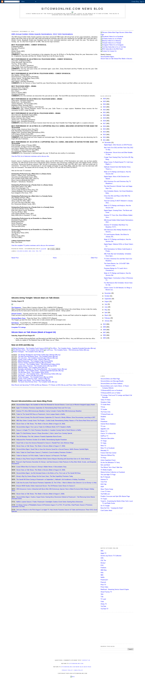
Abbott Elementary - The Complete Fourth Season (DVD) (35, 361)
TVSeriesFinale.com (107, 414)
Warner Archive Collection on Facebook (113, 472)
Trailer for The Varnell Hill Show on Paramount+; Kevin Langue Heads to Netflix (40, 414)
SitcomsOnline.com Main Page (110, 379)
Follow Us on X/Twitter (115, 38)
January (107, 321)
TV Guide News (105, 404)
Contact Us (113, 51)
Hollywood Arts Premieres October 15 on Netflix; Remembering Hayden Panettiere (41, 439)
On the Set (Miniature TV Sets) (110, 462)
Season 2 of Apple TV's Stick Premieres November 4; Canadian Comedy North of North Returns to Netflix (48, 430)
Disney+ (103, 563)
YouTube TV (104, 609)
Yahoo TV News (106, 400)
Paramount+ (104, 580)
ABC (102, 551)
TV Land (103, 599)
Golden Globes (22, 251)
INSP (102, 486)
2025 (104, 101)
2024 (104, 104)
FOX (102, 565)
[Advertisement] (72, 24)
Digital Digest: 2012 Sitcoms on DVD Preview (118, 145)
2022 (104, 109)
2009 (104, 327)
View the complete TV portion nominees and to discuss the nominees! (33, 245)
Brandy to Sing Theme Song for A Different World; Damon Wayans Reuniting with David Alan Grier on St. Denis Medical (53, 459)
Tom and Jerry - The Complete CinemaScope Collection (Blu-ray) (38, 358)
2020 (104, 115)
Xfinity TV (104, 604)
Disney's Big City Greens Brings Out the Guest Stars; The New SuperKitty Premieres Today (44, 476)
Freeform (103, 567)
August (107, 301)
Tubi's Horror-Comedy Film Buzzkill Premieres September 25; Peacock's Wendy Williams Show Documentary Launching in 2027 (55, 417)
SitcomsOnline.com (76, 663)
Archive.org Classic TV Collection (111, 555)
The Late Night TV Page (108, 474)
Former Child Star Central (108, 453)
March (107, 315)
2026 (104, 98)
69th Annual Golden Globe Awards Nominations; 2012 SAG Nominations (42, 34)
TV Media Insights (106, 470)
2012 (104, 137)
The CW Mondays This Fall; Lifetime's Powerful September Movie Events (39, 436)
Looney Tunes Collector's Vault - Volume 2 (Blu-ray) (34, 359)
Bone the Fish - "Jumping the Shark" (112, 508)
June (106, 307)
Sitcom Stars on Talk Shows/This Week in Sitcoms (116, 58)
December (108, 142)
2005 (104, 338)
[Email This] (51, 249)
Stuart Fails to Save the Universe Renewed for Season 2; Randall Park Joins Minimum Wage (45, 443)
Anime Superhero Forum (108, 460)
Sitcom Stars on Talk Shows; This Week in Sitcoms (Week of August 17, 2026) (40, 446)
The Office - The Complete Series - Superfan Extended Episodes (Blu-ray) (41, 370)
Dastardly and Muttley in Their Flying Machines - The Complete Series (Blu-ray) (42, 369)
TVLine (103, 407)
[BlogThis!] (53, 249)
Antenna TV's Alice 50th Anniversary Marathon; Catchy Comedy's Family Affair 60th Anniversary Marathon (49, 411)
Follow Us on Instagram (116, 45)
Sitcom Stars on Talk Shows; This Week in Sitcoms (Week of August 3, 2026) (40, 494)
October (107, 296)
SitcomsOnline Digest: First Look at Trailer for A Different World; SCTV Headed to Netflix (43, 427)
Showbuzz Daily (106, 402)
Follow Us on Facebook (116, 36)
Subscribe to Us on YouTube (117, 47)
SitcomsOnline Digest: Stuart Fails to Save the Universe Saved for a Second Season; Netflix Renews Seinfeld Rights (52, 449)
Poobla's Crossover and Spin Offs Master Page (115, 496)
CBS (102, 558)
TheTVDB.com (105, 494)
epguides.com (105, 429)
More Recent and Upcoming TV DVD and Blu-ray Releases (29, 385)
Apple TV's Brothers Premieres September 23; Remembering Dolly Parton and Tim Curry (43, 408)
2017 (104, 123)
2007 (104, 332)
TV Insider (104, 409)
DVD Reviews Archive (84, 385)
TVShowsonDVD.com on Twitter (110, 393)
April (106, 312)
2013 (104, 134)
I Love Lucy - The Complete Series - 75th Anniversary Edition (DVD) (39, 364)
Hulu (102, 572)
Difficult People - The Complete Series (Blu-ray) (32, 367)
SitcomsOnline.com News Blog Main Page (76, 666)
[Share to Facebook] (57, 249)
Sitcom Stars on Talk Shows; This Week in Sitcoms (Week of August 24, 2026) (40, 424)
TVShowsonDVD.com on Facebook (111, 390)
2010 (104, 324)
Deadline (103, 416)
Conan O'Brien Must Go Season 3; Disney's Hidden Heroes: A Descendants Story (41, 467)
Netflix (103, 577)
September (108, 299)
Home (55, 258)
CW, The (103, 560)
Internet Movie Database (108, 424)
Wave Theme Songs (107, 489)
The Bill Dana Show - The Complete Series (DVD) (33, 372)
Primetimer (104, 421)
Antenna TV (104, 479)
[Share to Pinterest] (59, 249)
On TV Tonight (105, 505)
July (106, 304)
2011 (104, 140)
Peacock (103, 582)
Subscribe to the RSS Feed (114, 49)
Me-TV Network (105, 477)
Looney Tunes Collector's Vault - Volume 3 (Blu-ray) (34, 378)
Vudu (102, 601)
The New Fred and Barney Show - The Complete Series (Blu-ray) (38, 356)
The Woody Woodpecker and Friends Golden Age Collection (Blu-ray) (39, 355)
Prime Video (104, 587)
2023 (104, 107)
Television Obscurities (107, 438)
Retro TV (103, 445)
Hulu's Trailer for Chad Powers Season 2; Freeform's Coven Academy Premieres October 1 (44, 452)
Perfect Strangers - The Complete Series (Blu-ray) (33, 377)
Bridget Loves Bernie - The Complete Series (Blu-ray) (34, 380)
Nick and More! (105, 465)
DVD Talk (103, 484)
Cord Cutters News (106, 510)
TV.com (103, 426)
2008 (104, 330)
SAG (33, 251)
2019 (104, 118)
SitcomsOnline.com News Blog (72, 8)
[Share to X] (55, 249)
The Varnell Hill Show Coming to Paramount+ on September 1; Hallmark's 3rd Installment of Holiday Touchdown (50, 479)
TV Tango (104, 441)
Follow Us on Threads (114, 43)
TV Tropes (104, 499)
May (106, 310)
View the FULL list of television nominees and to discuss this (30, 156)
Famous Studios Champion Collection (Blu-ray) (32, 363)
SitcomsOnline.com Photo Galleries (112, 383)
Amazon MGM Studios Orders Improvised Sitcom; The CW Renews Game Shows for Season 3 (45, 486)
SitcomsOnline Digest (107, 56)
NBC (30, 251)
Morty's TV (104, 431)
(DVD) (49, 363)
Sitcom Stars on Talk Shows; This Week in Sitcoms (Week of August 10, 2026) (40, 470)
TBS (37, 251)
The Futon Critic (106, 412)
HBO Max (104, 570)
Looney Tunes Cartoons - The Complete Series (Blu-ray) (35, 366)
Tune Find (104, 482)
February (107, 318)
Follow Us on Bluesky (114, 40)
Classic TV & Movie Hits (108, 433)
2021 (104, 112)
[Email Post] (48, 248)
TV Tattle (103, 443)
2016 (104, 126)
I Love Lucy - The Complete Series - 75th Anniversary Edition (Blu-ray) (39, 374)
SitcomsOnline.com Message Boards (112, 381)
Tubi (102, 596)
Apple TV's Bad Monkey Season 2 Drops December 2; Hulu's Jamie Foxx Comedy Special (44, 433)
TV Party (103, 457)
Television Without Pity (108, 455)
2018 (104, 121)
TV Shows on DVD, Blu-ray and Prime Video (62, 385)
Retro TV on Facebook (108, 448)
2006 (104, 335)
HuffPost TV (104, 436)
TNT (40, 251)
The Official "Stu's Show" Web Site (111, 467)
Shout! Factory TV (106, 592)
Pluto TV (103, 584)
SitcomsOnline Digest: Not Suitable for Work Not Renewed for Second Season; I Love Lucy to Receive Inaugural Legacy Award (55, 404)
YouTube (103, 606)
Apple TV (103, 553)
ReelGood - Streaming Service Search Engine (115, 589)
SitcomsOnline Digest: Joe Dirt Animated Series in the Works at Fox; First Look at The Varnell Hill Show (48, 473)
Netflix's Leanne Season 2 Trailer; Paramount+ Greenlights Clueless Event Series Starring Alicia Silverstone (49, 502)
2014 (104, 132)
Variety (103, 419)
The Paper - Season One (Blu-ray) (28, 375)
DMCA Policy (78, 670)
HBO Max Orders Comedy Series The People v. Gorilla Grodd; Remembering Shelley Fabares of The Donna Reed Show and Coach (56, 420)
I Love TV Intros (106, 491)
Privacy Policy (67, 670)
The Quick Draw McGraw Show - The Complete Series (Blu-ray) (37, 382)
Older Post (94, 258)
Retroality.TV (105, 450)
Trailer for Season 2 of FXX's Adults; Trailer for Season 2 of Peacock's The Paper (41, 455)
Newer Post (15, 258)
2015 (104, 129)
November (108, 293)
